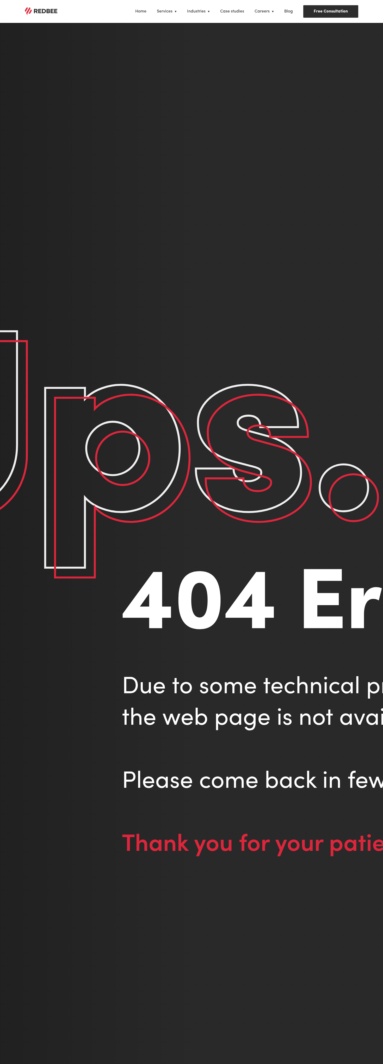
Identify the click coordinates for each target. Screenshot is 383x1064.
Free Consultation (331, 11)
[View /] (41, 11)
